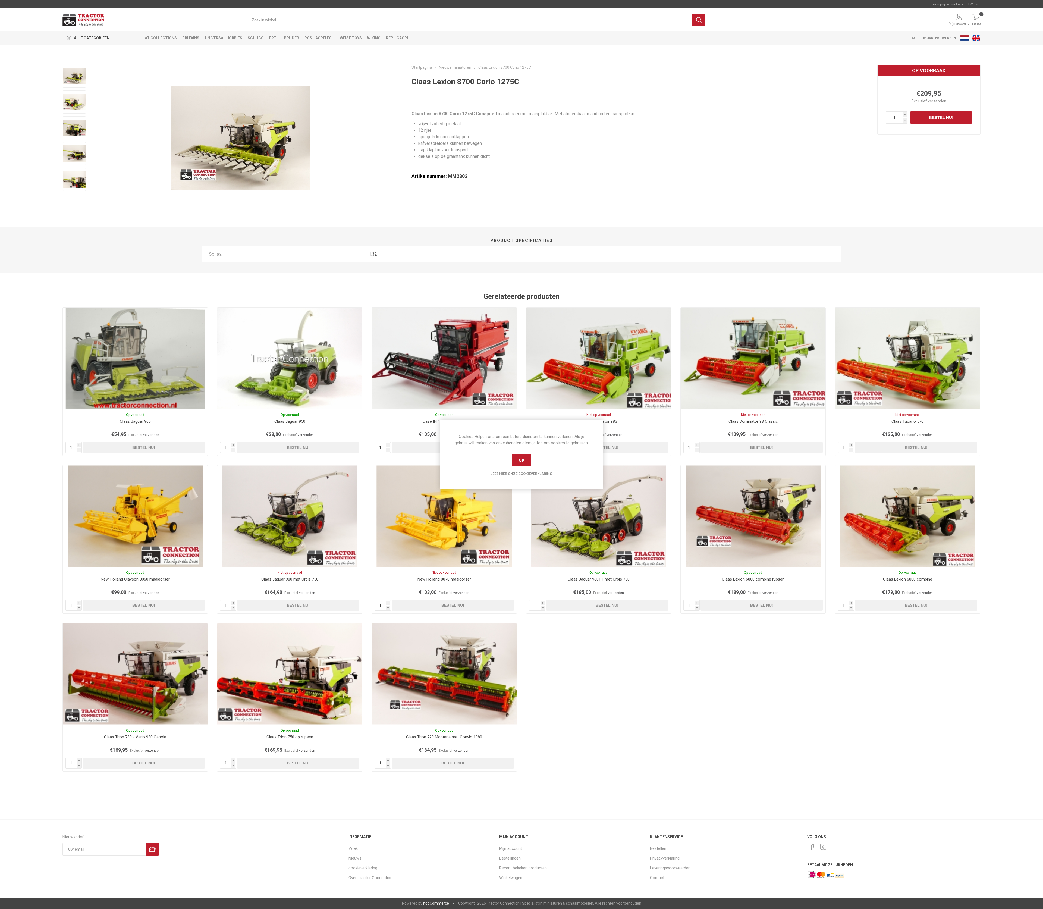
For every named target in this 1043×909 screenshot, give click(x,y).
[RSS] (822, 847)
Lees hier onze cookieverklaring (521, 474)
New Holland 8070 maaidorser (444, 579)
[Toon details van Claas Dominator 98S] (598, 358)
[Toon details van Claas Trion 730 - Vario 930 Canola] (135, 674)
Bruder (291, 38)
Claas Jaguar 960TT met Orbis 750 (599, 579)
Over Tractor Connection (370, 877)
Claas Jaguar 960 (135, 421)
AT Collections (161, 38)
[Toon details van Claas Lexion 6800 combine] (907, 516)
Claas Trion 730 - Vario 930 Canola (135, 737)
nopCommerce (436, 903)
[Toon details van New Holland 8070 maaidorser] (444, 516)
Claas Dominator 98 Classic (753, 421)
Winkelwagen (510, 877)
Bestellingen (510, 858)
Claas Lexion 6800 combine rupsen (753, 579)
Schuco (256, 38)
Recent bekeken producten (523, 868)
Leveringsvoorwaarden (670, 868)
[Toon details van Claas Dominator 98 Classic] (753, 358)
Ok (521, 460)
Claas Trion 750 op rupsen (289, 737)
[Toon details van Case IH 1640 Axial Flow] (444, 358)
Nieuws (355, 858)
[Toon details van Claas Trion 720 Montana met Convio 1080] (444, 674)
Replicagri (397, 38)
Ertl (274, 38)
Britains (190, 38)
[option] (74, 76)
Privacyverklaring (665, 858)
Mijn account (959, 23)
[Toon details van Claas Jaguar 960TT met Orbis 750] (598, 516)
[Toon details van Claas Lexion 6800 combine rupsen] (753, 516)
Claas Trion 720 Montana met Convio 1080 (444, 737)
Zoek (698, 20)
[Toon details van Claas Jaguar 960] (135, 358)
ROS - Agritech (319, 38)
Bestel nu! (941, 117)
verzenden (937, 101)
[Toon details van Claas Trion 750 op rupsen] (289, 674)
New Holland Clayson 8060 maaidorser (135, 579)
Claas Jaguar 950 (289, 421)
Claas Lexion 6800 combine (907, 579)
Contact (657, 877)
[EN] (976, 38)
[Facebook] (812, 847)
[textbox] (469, 20)
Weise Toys (351, 38)
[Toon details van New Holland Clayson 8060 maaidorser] (135, 516)
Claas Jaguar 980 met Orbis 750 (289, 579)
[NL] (964, 38)
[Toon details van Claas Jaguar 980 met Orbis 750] (289, 516)
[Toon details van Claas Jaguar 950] (289, 358)
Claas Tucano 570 (907, 421)
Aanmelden (152, 849)
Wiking (374, 38)
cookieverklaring (362, 868)
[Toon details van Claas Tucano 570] (907, 358)
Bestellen (658, 848)
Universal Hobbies (223, 38)
